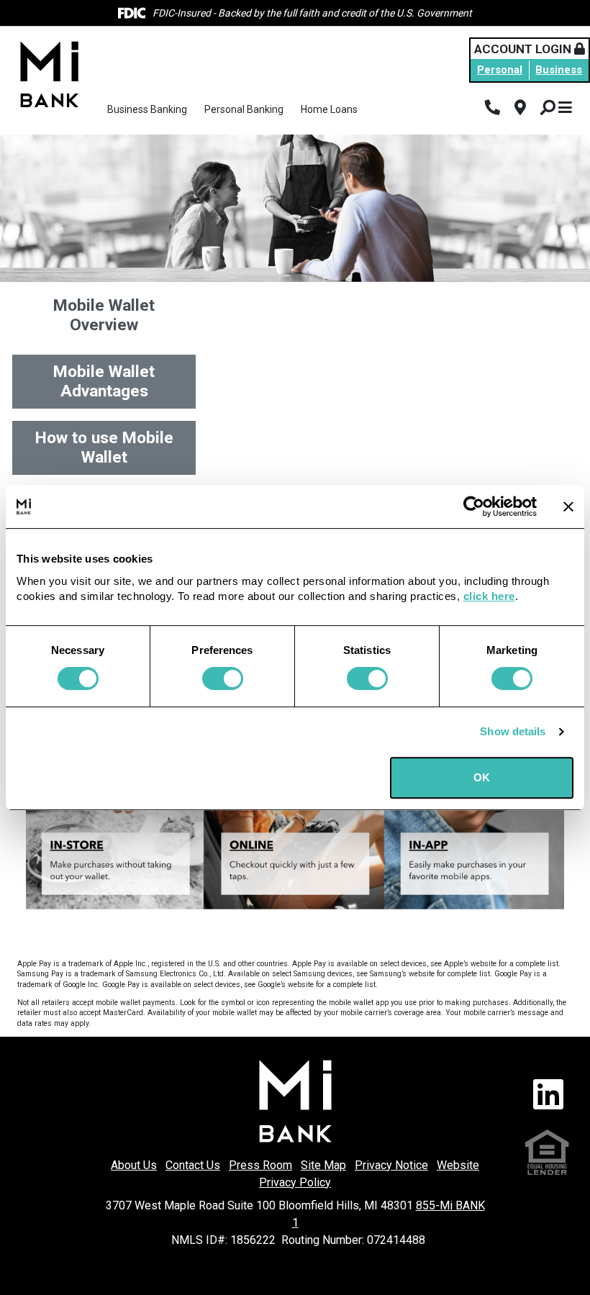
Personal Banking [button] (243, 109)
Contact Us (192, 1165)
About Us (134, 1165)
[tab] (104, 315)
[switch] (222, 678)
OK (481, 777)
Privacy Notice (391, 1165)
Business (558, 69)
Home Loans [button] (329, 109)
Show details (512, 731)
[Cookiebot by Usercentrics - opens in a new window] (474, 506)
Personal (499, 69)
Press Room (260, 1165)
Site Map (323, 1165)
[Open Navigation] (565, 108)
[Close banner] (568, 506)
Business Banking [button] (147, 109)
